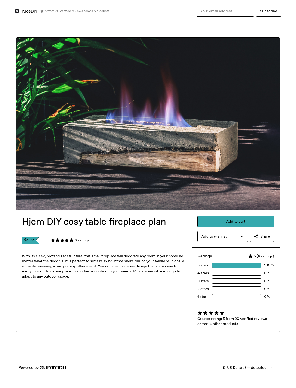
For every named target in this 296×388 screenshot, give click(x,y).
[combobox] (222, 236)
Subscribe (268, 11)
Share (265, 236)
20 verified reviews (251, 318)
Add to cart (235, 221)
